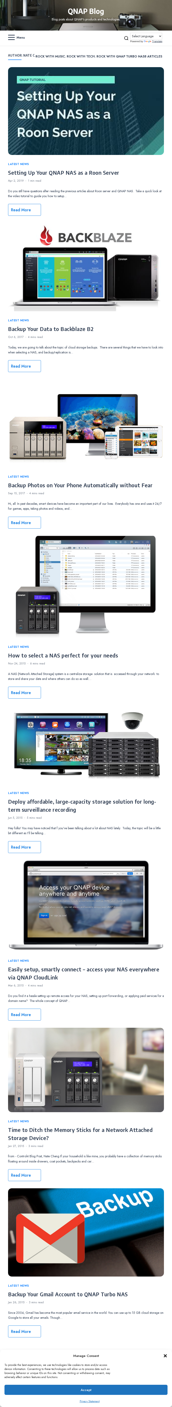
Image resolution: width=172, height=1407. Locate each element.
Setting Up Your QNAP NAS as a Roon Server (63, 172)
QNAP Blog (86, 11)
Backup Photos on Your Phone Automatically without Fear (80, 485)
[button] (165, 1356)
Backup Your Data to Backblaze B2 (50, 328)
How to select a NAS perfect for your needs (63, 655)
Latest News (18, 164)
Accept (86, 1389)
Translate (157, 41)
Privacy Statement (90, 1401)
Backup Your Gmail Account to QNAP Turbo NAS (68, 1294)
